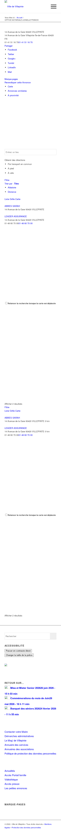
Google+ (12, 58)
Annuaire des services (16, 744)
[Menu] (51, 6)
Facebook (12, 49)
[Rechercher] (44, 6)
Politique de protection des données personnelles (30, 753)
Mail (10, 71)
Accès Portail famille (15, 775)
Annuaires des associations (19, 749)
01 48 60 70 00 (26, 223)
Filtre (7, 180)
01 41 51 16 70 (26, 42)
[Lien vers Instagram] (49, 831)
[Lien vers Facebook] (44, 831)
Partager (9, 45)
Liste (7, 199)
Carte (10, 86)
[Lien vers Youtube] (54, 831)
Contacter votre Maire (16, 731)
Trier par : (12, 183)
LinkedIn (12, 67)
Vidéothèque (11, 779)
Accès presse (12, 783)
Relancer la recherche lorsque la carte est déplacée (32, 303)
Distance (12, 191)
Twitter (11, 54)
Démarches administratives (19, 736)
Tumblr (11, 63)
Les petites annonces (16, 788)
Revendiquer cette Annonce (18, 82)
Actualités (10, 770)
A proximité (13, 95)
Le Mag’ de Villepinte (15, 740)
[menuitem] (44, 6)
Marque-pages (11, 79)
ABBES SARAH (12, 205)
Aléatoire (12, 187)
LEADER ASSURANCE (16, 216)
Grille (12, 199)
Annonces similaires (17, 90)
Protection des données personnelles (26, 827)
